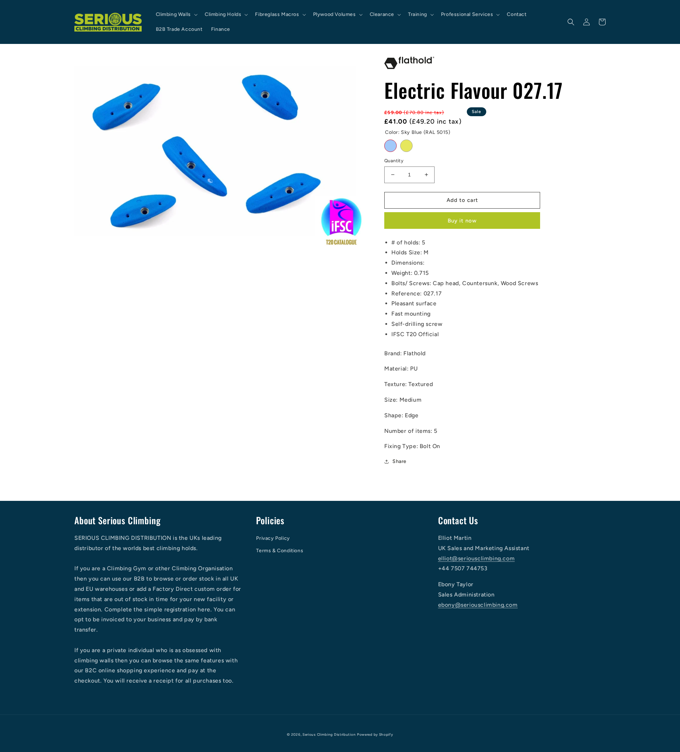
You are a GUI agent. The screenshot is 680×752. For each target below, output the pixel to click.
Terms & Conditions (279, 551)
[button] (176, 14)
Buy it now (462, 220)
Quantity (393, 160)
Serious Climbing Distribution (329, 734)
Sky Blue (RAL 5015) (390, 146)
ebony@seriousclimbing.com (478, 604)
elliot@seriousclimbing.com (476, 558)
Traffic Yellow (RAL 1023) (406, 146)
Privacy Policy (273, 538)
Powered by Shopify (375, 734)
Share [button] (399, 461)
